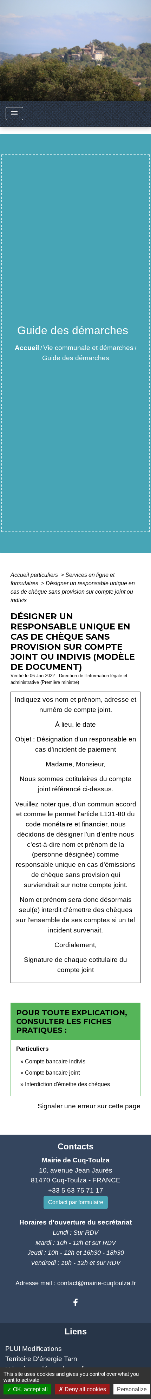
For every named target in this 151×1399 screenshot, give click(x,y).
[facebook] (75, 1302)
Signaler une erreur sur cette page (89, 1106)
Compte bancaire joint (52, 1073)
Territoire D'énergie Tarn (41, 1358)
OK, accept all (30, 1389)
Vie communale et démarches (88, 347)
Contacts (75, 1146)
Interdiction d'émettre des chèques (67, 1084)
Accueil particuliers (35, 575)
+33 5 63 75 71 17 (75, 1190)
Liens (76, 1331)
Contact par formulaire (75, 1202)
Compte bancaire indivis (55, 1061)
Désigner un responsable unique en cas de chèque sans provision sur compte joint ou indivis (73, 591)
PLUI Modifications (33, 1348)
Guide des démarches (75, 358)
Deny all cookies (84, 1389)
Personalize (132, 1389)
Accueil (27, 347)
